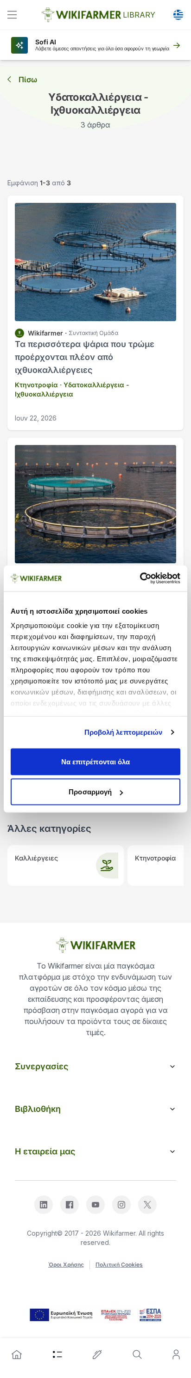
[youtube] (95, 1204)
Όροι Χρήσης (66, 1264)
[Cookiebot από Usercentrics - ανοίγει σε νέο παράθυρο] (139, 579)
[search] (137, 1354)
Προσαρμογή (90, 792)
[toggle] (12, 15)
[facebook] (69, 1204)
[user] (176, 1354)
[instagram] (121, 1204)
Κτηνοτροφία (36, 385)
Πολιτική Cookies (119, 1264)
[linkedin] (43, 1204)
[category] (57, 1354)
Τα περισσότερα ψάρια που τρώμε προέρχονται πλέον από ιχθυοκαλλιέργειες (84, 357)
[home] (16, 1354)
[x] (147, 1204)
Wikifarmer (45, 333)
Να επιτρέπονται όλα (95, 761)
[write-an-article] (97, 1354)
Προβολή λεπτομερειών (123, 732)
